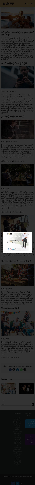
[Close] (29, 234)
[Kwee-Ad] (17, 233)
